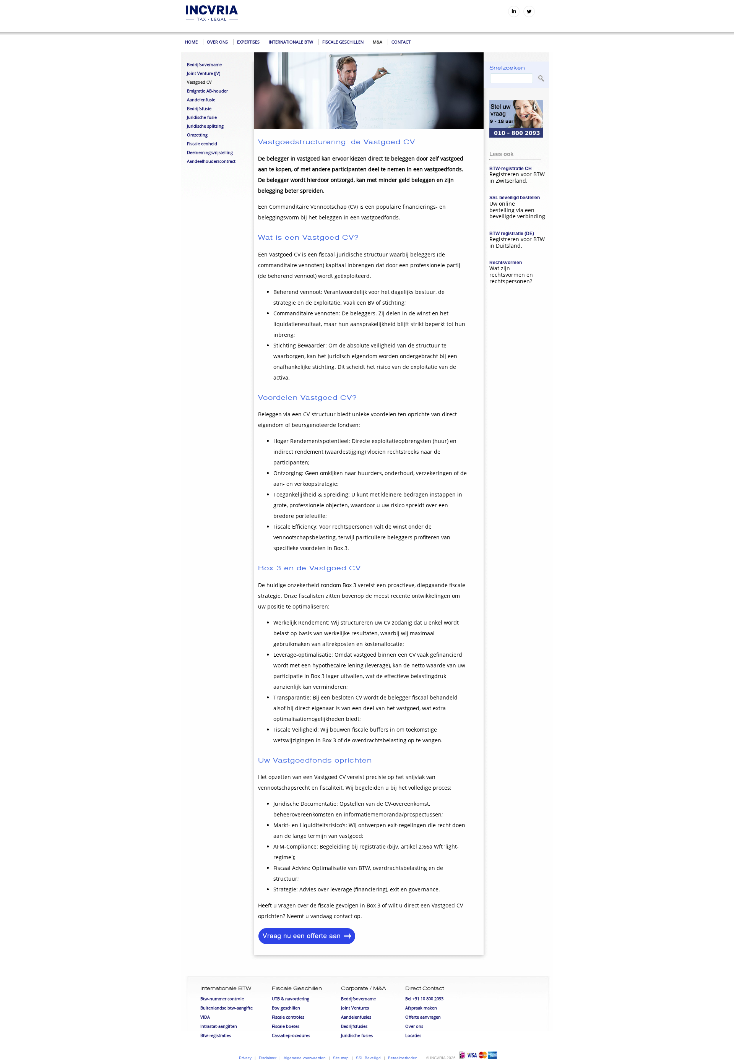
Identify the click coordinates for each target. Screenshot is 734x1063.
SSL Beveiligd (368, 1058)
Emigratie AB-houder (207, 91)
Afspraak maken (421, 1008)
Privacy (245, 1058)
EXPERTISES (248, 42)
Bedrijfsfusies (354, 1026)
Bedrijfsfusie (199, 108)
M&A (377, 42)
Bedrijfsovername (204, 64)
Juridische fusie (202, 117)
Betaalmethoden (402, 1058)
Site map (341, 1058)
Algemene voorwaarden (305, 1058)
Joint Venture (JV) (203, 73)
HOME (191, 42)
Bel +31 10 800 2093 (424, 998)
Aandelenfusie (201, 99)
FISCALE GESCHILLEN (343, 42)
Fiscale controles (288, 1017)
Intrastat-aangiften (218, 1026)
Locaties (413, 1035)
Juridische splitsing (205, 126)
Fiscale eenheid (202, 143)
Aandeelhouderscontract (211, 161)
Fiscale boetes (285, 1026)
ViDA (205, 1017)
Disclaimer (267, 1058)
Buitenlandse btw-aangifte (226, 1008)
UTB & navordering (290, 998)
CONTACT (401, 42)
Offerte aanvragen (423, 1017)
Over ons (414, 1026)
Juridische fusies (357, 1035)
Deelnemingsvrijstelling (210, 152)
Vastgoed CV (199, 82)
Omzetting (197, 135)
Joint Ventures (355, 1008)
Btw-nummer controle (222, 998)
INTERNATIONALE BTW (291, 42)
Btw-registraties (215, 1035)
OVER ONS (217, 42)
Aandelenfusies (356, 1017)
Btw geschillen (286, 1008)
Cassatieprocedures (291, 1035)
